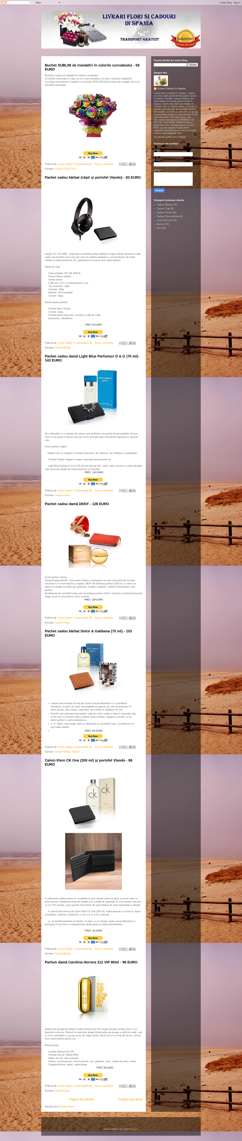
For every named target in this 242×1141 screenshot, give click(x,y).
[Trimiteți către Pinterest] (134, 164)
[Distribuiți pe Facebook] (131, 164)
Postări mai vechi (130, 1099)
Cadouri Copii (163, 208)
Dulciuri (76, 751)
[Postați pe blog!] (124, 164)
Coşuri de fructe (165, 220)
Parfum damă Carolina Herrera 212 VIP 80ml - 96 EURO (91, 962)
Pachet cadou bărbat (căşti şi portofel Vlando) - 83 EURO (93, 177)
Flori (73, 168)
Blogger (134, 1129)
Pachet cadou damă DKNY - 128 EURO (77, 504)
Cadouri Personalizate (168, 216)
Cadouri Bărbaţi (63, 347)
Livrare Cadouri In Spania (171, 88)
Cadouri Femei (62, 168)
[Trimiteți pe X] (127, 164)
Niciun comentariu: (105, 164)
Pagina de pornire (81, 1099)
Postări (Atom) (67, 1106)
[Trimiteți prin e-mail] (121, 164)
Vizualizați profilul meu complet (170, 137)
